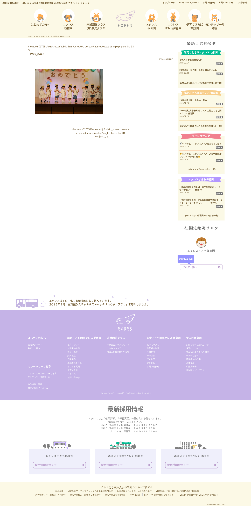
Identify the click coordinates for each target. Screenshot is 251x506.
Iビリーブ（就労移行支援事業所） (160, 495)
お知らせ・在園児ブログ (197, 345)
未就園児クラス (74, 363)
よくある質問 (73, 366)
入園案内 (71, 359)
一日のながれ (192, 355)
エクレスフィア (114, 348)
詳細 (218, 64)
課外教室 (71, 355)
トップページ (169, 2)
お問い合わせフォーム (38, 388)
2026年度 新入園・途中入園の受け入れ (198, 70)
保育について (192, 348)
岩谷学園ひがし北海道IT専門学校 (50, 495)
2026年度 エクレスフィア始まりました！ (201, 143)
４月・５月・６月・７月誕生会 (47, 36)
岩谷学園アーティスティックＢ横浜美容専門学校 (90, 491)
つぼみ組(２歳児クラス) (118, 352)
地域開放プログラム (195, 370)
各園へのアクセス (227, 2)
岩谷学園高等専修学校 (115, 495)
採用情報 (243, 2)
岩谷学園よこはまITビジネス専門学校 (134, 491)
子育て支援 (72, 370)
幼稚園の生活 (73, 348)
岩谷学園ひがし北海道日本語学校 (85, 495)
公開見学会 (191, 366)
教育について (73, 345)
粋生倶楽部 (135, 495)
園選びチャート (35, 345)
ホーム (30, 36)
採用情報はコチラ (46, 465)
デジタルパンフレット (189, 2)
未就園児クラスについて (118, 345)
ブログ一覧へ (190, 267)
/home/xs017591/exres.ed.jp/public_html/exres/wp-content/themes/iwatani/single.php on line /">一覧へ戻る (100, 133)
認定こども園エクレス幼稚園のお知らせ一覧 (200, 83)
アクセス (71, 374)
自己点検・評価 (35, 384)
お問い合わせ (209, 2)
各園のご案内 (34, 348)
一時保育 (151, 355)
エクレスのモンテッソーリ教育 (42, 373)
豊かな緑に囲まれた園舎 (197, 352)
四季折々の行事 (193, 359)
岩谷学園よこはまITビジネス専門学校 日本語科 (177, 491)
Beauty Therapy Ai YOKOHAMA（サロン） (199, 495)
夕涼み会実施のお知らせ (190, 60)
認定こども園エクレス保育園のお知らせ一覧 (200, 126)
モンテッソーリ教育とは (39, 377)
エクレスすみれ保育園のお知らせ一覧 (200, 215)
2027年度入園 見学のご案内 (193, 100)
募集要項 (190, 363)
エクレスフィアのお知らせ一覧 (200, 169)
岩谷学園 (59, 491)
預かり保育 (72, 352)
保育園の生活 (153, 348)
